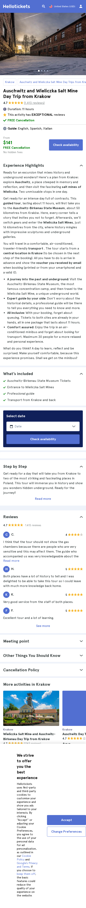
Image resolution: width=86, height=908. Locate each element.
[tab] (43, 165)
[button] (43, 165)
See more (43, 626)
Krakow (9, 82)
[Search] (43, 6)
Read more (43, 499)
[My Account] (80, 6)
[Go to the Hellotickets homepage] (17, 6)
